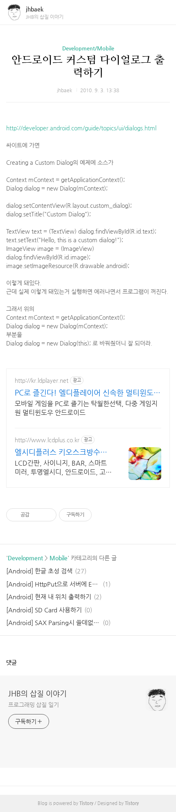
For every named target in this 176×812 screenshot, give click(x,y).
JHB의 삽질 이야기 (37, 693)
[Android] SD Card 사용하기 (44, 609)
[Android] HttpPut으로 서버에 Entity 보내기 (53, 583)
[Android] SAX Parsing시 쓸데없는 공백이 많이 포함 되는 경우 (53, 622)
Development (25, 558)
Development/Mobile (88, 48)
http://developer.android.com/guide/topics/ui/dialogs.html (81, 128)
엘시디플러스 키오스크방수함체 (61, 452)
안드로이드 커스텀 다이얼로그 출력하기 (88, 66)
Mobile (59, 558)
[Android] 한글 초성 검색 (39, 570)
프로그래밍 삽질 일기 (33, 704)
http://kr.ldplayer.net (41, 380)
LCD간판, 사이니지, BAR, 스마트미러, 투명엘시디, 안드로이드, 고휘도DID (63, 468)
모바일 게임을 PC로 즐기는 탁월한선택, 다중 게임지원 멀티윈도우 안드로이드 (86, 408)
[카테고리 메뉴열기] (161, 12)
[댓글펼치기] (20, 662)
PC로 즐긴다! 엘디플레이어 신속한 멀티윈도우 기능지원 (87, 393)
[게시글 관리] (47, 515)
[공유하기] (37, 515)
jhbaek (34, 9)
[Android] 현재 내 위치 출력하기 (48, 596)
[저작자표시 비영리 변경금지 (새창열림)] (103, 515)
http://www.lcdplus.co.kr (47, 440)
